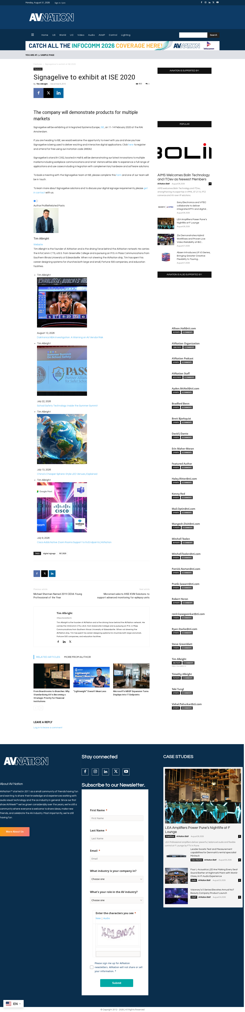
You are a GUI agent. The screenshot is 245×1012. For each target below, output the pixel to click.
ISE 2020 (62, 553)
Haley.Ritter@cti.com (184, 478)
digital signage (49, 553)
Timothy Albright (182, 674)
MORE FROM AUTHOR (77, 657)
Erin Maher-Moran (183, 448)
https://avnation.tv (64, 618)
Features (38, 64)
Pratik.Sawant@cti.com (185, 583)
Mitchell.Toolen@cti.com (186, 553)
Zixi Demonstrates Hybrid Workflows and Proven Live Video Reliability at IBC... (191, 238)
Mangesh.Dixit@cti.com (186, 523)
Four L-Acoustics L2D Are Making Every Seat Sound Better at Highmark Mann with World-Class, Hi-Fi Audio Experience (214, 872)
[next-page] (41, 708)
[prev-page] (36, 708)
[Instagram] (206, 3)
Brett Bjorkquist (181, 418)
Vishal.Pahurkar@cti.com (187, 704)
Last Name (97, 830)
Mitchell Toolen (181, 538)
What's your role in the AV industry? (114, 892)
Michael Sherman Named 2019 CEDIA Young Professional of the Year (58, 596)
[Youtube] (218, 3)
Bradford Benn (181, 403)
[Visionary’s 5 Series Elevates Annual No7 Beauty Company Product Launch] (176, 896)
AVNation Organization (186, 343)
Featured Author (182, 463)
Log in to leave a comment (48, 727)
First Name (97, 810)
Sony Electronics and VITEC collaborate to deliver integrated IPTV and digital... (192, 205)
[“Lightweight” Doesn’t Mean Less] (91, 676)
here (131, 144)
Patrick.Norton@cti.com (186, 568)
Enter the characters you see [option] (115, 913)
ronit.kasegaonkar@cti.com (188, 614)
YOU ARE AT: (32, 55)
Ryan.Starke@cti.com (184, 629)
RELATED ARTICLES (48, 657)
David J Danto (180, 433)
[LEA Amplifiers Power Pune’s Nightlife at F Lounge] (166, 223)
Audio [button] (106, 918)
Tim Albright (42, 83)
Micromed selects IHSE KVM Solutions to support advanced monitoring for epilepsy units (123, 596)
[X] (214, 3)
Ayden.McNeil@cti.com (185, 388)
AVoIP (194, 897)
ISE (102, 127)
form (119, 175)
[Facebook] (202, 3)
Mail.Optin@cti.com (183, 508)
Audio (194, 880)
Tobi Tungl (178, 689)
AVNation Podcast (182, 358)
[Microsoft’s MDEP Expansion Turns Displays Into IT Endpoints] (131, 676)
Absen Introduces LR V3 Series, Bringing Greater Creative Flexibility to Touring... (193, 255)
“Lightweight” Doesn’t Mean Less (89, 691)
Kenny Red (178, 493)
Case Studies (197, 860)
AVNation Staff (164, 184)
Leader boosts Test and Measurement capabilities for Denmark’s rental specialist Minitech (213, 852)
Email (94, 851)
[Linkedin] (210, 3)
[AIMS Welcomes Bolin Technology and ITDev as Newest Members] (185, 151)
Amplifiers (170, 836)
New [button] (98, 918)
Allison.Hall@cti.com (184, 328)
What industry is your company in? (113, 871)
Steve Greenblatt (182, 644)
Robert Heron (180, 599)
